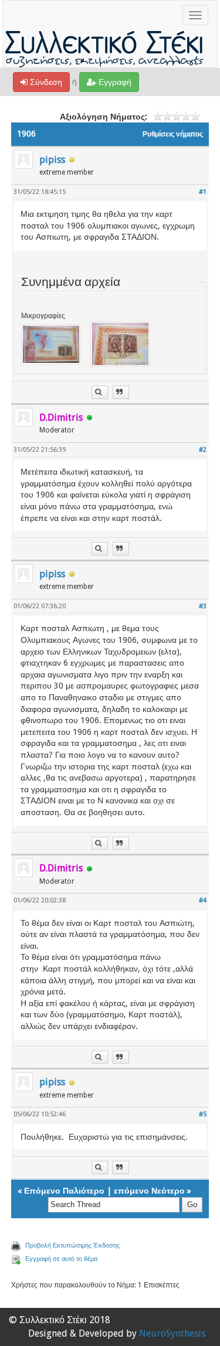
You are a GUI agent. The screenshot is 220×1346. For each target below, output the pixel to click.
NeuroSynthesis (172, 1333)
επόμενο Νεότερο (149, 1190)
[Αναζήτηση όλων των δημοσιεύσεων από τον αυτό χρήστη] (100, 392)
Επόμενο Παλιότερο (64, 1190)
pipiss (52, 159)
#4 (203, 900)
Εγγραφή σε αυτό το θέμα (61, 1259)
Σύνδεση (45, 82)
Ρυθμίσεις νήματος (173, 134)
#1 (203, 192)
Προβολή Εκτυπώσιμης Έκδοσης (72, 1245)
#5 (203, 1114)
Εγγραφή (113, 82)
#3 (203, 606)
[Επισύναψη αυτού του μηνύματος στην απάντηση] (121, 392)
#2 (203, 450)
